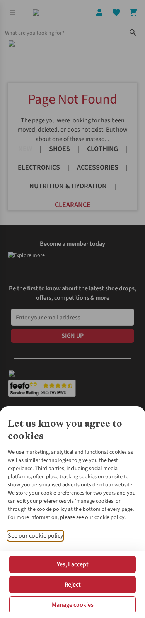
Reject (73, 584)
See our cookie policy (35, 535)
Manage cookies (73, 605)
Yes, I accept (73, 564)
